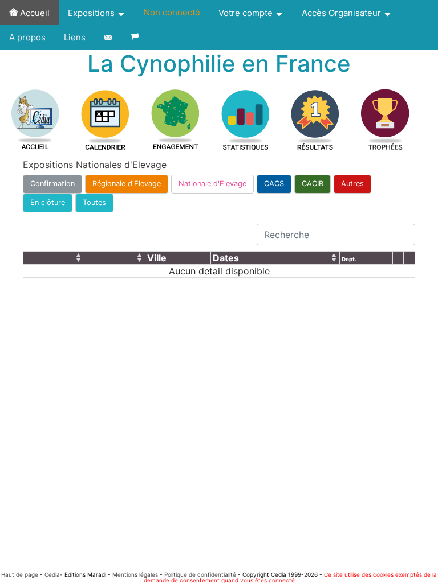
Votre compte (246, 12)
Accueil (34, 12)
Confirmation (52, 183)
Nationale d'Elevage (212, 183)
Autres (352, 183)
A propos (27, 37)
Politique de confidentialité (200, 574)
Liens (75, 37)
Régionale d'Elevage (126, 183)
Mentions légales (135, 574)
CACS (274, 183)
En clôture (47, 202)
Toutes (94, 202)
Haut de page (19, 574)
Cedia (52, 574)
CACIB (312, 183)
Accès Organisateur (342, 12)
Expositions (92, 12)
